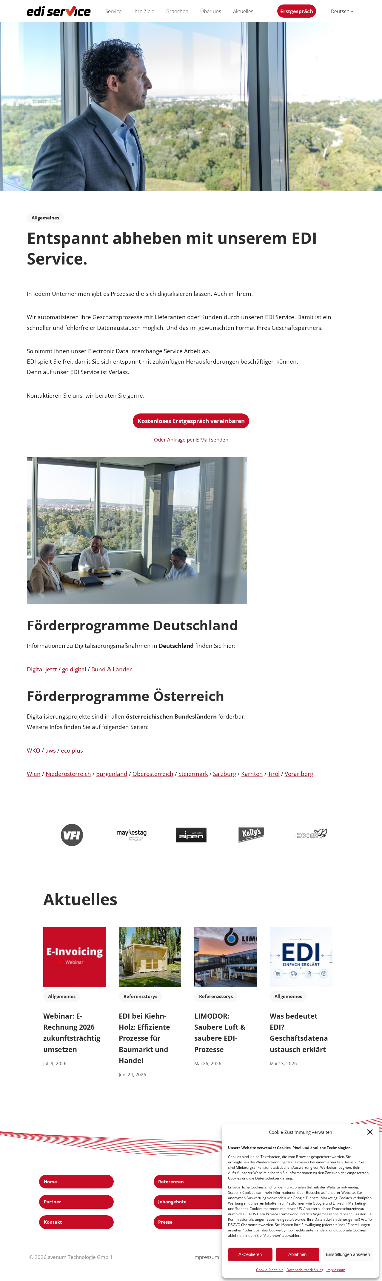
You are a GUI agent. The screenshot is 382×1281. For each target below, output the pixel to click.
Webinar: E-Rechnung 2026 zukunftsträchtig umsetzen (71, 1032)
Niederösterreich (68, 774)
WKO (33, 750)
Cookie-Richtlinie (270, 1269)
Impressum (335, 1269)
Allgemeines (45, 217)
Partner (52, 1201)
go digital (74, 669)
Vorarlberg (299, 774)
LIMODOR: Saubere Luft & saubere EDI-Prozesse (219, 1032)
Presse (165, 1222)
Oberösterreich (153, 774)
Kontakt (53, 1222)
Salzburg (224, 774)
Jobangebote (172, 1201)
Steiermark (193, 774)
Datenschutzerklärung (305, 1269)
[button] (370, 1132)
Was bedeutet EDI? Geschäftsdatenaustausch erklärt (299, 1032)
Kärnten (252, 774)
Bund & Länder (111, 669)
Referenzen (171, 1181)
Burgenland (111, 774)
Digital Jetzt (42, 669)
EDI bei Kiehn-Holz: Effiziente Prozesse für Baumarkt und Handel (144, 1038)
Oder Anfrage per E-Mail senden (191, 439)
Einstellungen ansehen (348, 1254)
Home (50, 1181)
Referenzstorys (140, 996)
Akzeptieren (250, 1254)
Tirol (274, 774)
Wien (34, 774)
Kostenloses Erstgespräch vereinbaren (191, 421)
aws (50, 750)
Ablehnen (297, 1254)
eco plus (72, 750)
